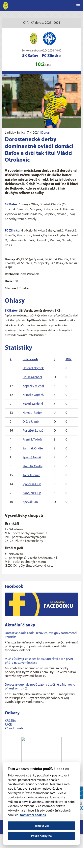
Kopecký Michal (33, 386)
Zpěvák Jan (30, 502)
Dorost (45, 132)
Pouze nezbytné (41, 835)
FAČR (8, 724)
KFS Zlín (10, 721)
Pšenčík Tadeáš (33, 439)
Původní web (14, 728)
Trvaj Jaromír (31, 475)
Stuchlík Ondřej (33, 466)
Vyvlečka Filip (32, 484)
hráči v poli (30, 359)
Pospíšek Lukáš (33, 430)
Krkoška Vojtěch (33, 395)
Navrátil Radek (32, 413)
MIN (68, 359)
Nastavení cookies (33, 815)
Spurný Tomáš (32, 457)
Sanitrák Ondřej (33, 448)
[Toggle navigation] (78, 5)
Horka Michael (32, 377)
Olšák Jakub (31, 421)
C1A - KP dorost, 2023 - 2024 (41, 23)
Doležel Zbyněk (33, 368)
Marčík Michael (33, 404)
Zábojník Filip (32, 493)
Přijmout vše (41, 825)
